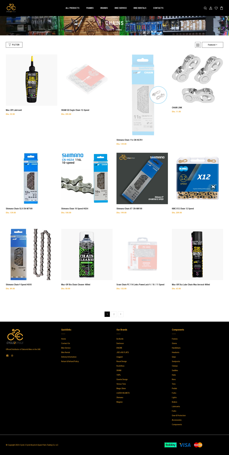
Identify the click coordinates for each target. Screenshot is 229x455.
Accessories (177, 420)
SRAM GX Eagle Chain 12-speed (75, 110)
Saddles (175, 370)
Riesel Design (121, 361)
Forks (174, 393)
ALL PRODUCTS (72, 8)
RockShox (120, 366)
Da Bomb (119, 339)
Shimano (119, 397)
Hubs (174, 375)
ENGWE (119, 348)
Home (109, 30)
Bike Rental (65, 352)
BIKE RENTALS (140, 8)
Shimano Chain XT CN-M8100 (129, 208)
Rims (174, 379)
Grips (174, 357)
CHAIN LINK (177, 107)
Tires (174, 384)
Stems (174, 343)
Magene (119, 402)
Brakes (174, 402)
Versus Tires (121, 384)
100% (118, 375)
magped (119, 357)
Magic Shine (121, 388)
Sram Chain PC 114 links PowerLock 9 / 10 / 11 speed (140, 284)
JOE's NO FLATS (122, 352)
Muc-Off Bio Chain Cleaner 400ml (75, 284)
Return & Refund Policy (70, 361)
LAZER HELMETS (123, 393)
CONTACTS (158, 8)
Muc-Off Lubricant (14, 110)
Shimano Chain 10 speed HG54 (74, 208)
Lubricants (176, 406)
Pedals (174, 388)
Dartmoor (120, 343)
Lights (174, 397)
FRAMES (90, 8)
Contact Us (65, 343)
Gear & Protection (179, 415)
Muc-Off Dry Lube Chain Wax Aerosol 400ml (191, 284)
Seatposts (176, 361)
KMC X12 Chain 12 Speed (183, 208)
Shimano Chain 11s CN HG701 (129, 140)
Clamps (175, 366)
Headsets (175, 352)
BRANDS (104, 8)
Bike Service (66, 348)
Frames (175, 339)
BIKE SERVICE (121, 8)
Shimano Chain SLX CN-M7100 (19, 208)
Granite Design (122, 379)
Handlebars (176, 348)
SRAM (118, 370)
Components (177, 424)
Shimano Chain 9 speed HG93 (19, 284)
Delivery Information (68, 357)
